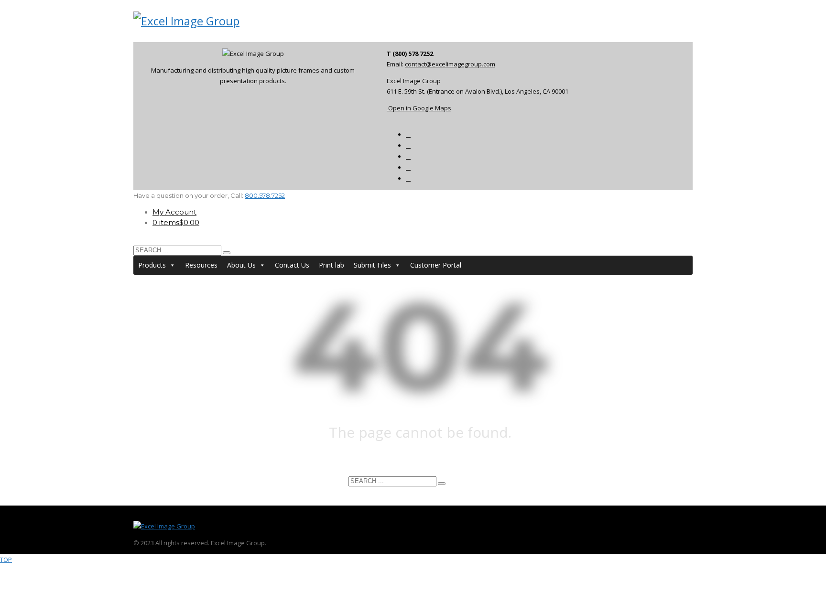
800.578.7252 (265, 195)
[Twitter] (408, 156)
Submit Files (372, 264)
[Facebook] (408, 134)
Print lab (331, 264)
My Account (174, 211)
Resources (201, 264)
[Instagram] (408, 178)
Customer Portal (435, 264)
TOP (6, 559)
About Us (241, 264)
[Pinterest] (408, 167)
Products (152, 264)
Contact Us (292, 264)
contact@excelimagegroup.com (450, 64)
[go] (226, 252)
